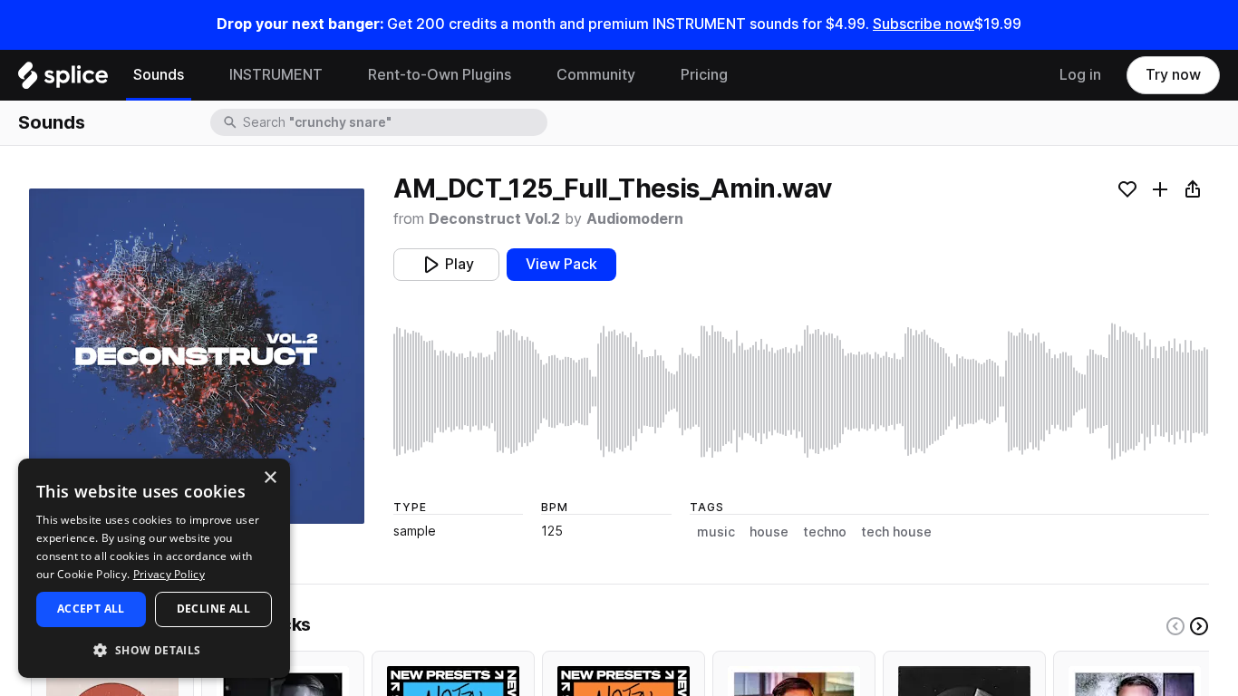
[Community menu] (649, 75)
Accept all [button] (91, 608)
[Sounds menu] (197, 75)
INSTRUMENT (276, 74)
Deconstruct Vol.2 (494, 218)
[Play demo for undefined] (196, 356)
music (716, 532)
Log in (1080, 74)
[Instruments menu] (336, 75)
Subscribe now (923, 24)
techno (824, 532)
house (769, 532)
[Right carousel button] (1199, 626)
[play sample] (801, 391)
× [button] (269, 478)
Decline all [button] (213, 608)
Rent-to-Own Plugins (439, 74)
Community (595, 74)
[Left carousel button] (1175, 626)
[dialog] (154, 568)
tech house (896, 532)
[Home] (63, 80)
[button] (154, 649)
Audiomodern (634, 218)
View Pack (561, 264)
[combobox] (393, 122)
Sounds (158, 74)
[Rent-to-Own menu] (524, 75)
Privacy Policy (169, 574)
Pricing (704, 74)
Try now (1173, 74)
